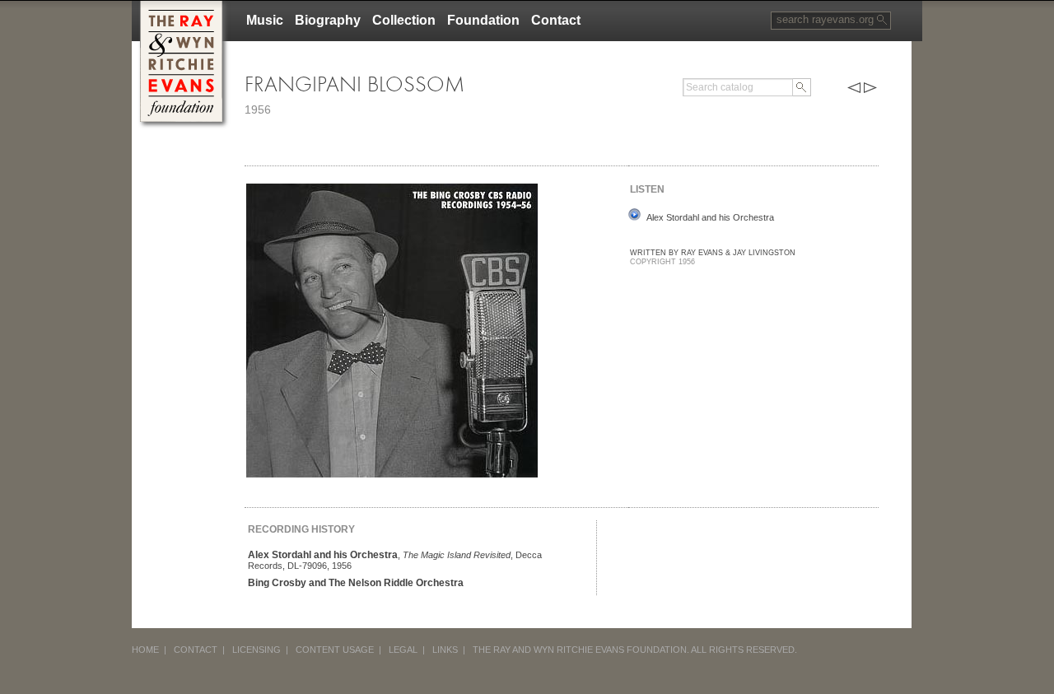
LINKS (445, 649)
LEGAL (403, 649)
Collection (404, 20)
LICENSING (256, 649)
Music (264, 20)
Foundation (483, 20)
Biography (328, 20)
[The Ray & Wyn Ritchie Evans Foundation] (181, 7)
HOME (145, 649)
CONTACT (195, 649)
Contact (556, 20)
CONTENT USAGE (335, 649)
